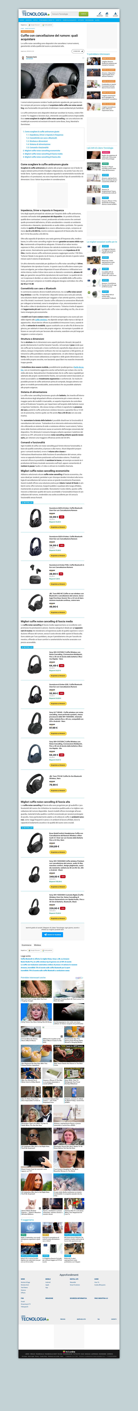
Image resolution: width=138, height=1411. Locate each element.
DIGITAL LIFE (74, 1279)
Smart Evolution (75, 1285)
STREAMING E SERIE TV (46, 20)
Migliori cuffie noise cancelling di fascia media (44, 154)
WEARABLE (106, 152)
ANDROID (29, 20)
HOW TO (58, 20)
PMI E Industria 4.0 (101, 1298)
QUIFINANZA (94, 1354)
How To (96, 1282)
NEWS (22, 20)
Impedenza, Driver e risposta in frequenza (46, 135)
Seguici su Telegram (54, 934)
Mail (107, 16)
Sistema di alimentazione (40, 144)
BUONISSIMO (102, 1354)
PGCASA (60, 1354)
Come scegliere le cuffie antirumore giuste (42, 132)
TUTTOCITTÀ (76, 1354)
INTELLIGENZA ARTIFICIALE (73, 1235)
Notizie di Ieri (25, 1285)
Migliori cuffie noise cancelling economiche (42, 151)
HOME (22, 28)
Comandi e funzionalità (39, 147)
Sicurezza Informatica (78, 1298)
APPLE (35, 20)
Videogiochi (24, 1307)
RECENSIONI (89, 20)
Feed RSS (62, 1319)
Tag (98, 1319)
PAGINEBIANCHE (67, 1354)
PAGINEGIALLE (40, 1354)
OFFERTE (81, 20)
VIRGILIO (32, 1354)
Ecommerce (26, 945)
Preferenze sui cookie (53, 1356)
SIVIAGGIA (88, 1354)
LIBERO (27, 1354)
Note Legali (31, 1356)
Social (23, 1301)
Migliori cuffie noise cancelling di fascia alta (43, 157)
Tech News (24, 1287)
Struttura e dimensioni (39, 141)
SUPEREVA (110, 1354)
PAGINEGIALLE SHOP (51, 1354)
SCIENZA (105, 163)
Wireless (37, 945)
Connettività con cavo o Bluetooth (43, 138)
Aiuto (61, 1356)
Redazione (49, 1298)
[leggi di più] (83, 58)
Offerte (23, 1293)
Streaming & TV (26, 1304)
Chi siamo (24, 1356)
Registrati (100, 16)
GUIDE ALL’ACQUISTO (30, 28)
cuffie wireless (41, 320)
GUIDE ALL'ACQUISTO (69, 20)
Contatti (113, 1319)
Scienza (23, 1290)
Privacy (37, 1356)
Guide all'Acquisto (99, 1285)
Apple (47, 1285)
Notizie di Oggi (25, 1282)
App (46, 1287)
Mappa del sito (81, 1319)
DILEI (82, 1354)
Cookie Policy (43, 1356)
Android (47, 1282)
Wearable (73, 1282)
